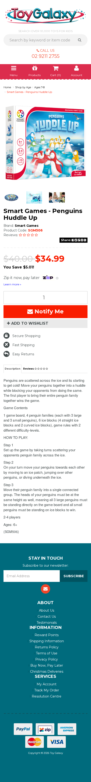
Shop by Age (23, 87)
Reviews (29, 368)
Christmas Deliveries (46, 671)
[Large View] (11, 198)
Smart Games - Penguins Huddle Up (29, 92)
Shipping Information (46, 641)
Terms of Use (46, 653)
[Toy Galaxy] (46, 15)
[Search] (81, 40)
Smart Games (26, 226)
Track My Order (46, 690)
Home (7, 87)
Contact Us (46, 616)
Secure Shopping (26, 336)
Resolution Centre (46, 696)
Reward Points (46, 635)
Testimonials (46, 622)
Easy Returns (23, 354)
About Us (46, 610)
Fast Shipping (23, 345)
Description (12, 368)
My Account (46, 684)
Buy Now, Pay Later (46, 665)
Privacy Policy (46, 659)
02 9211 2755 (46, 56)
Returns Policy (46, 647)
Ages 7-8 (39, 87)
